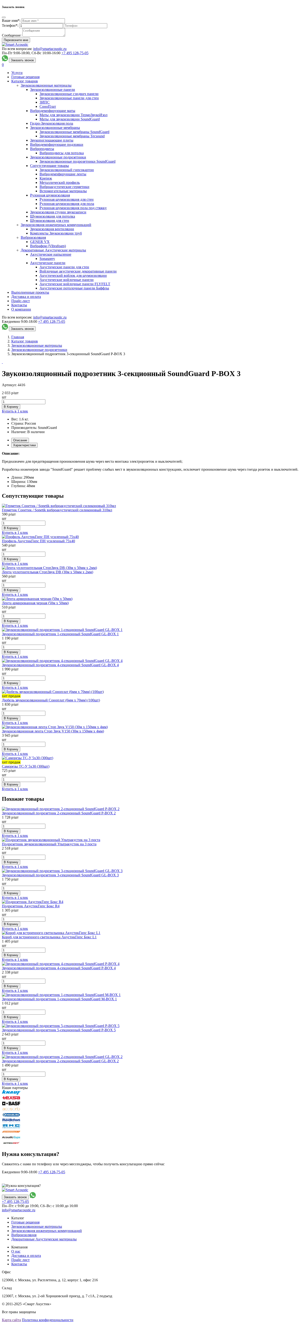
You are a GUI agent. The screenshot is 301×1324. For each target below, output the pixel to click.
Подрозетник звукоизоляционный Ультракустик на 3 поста (49, 844)
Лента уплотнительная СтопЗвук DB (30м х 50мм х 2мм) (47, 572)
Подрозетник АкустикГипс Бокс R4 (30, 906)
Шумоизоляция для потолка (52, 216)
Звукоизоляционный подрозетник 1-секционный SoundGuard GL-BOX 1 (60, 634)
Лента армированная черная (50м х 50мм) (35, 603)
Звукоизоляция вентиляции (52, 229)
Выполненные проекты (30, 292)
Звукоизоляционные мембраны (55, 128)
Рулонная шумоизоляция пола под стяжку (73, 208)
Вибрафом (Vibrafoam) (48, 246)
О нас (15, 1251)
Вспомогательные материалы (63, 191)
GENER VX (40, 242)
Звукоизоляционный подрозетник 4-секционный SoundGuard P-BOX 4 (59, 968)
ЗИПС (45, 102)
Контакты (19, 305)
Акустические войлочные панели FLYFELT (75, 284)
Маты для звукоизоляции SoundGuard (70, 119)
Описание (20, 440)
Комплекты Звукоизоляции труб (56, 233)
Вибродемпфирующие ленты (63, 174)
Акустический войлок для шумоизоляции (73, 275)
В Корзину (11, 406)
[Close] (4, 17)
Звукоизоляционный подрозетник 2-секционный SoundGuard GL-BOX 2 (60, 1061)
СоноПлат (48, 106)
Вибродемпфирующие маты (52, 111)
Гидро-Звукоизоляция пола (51, 123)
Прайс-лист (20, 301)
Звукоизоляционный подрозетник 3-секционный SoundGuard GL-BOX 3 (60, 875)
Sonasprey (47, 259)
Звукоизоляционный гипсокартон (67, 170)
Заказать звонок (22, 60)
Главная (17, 337)
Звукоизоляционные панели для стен (69, 98)
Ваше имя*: (11, 21)
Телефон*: (10, 25)
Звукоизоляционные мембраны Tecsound (72, 136)
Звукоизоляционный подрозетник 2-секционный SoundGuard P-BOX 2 (59, 813)
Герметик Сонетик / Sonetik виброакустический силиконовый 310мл (57, 510)
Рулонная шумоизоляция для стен (67, 199)
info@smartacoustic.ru (50, 49)
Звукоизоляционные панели (52, 90)
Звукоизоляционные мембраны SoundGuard (74, 132)
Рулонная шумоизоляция (50, 195)
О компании (21, 309)
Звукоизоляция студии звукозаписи (58, 212)
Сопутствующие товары (49, 166)
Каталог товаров (24, 81)
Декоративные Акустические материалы (53, 250)
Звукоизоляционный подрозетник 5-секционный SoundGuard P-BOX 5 (59, 1030)
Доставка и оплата (26, 297)
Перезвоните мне (16, 40)
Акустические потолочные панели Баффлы (74, 288)
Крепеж (46, 178)
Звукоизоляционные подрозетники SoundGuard (77, 161)
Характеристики (24, 445)
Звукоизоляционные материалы (46, 85)
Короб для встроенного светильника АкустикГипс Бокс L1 (49, 937)
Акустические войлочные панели (67, 280)
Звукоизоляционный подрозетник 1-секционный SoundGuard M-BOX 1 (59, 999)
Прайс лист (20, 1260)
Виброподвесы (42, 149)
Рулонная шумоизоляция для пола (67, 204)
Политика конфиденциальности (47, 1320)
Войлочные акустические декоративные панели (78, 271)
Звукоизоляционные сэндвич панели (69, 94)
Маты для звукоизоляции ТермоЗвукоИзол (73, 115)
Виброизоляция (33, 237)
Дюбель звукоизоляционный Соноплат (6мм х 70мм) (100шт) (51, 700)
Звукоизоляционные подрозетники (58, 157)
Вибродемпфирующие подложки (56, 144)
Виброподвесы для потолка (62, 153)
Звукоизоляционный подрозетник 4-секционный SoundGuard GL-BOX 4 (60, 665)
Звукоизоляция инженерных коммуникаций (56, 225)
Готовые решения (25, 77)
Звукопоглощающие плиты (51, 140)
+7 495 (74, 53)
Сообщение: (11, 35)
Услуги (17, 73)
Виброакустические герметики (64, 187)
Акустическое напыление (50, 254)
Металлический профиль (60, 183)
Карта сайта (11, 1320)
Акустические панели (47, 263)
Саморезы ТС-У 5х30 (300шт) (25, 766)
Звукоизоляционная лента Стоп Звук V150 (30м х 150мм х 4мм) (53, 731)
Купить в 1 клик (15, 411)
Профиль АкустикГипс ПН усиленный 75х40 (38, 541)
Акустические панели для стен (64, 267)
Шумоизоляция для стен (49, 221)
